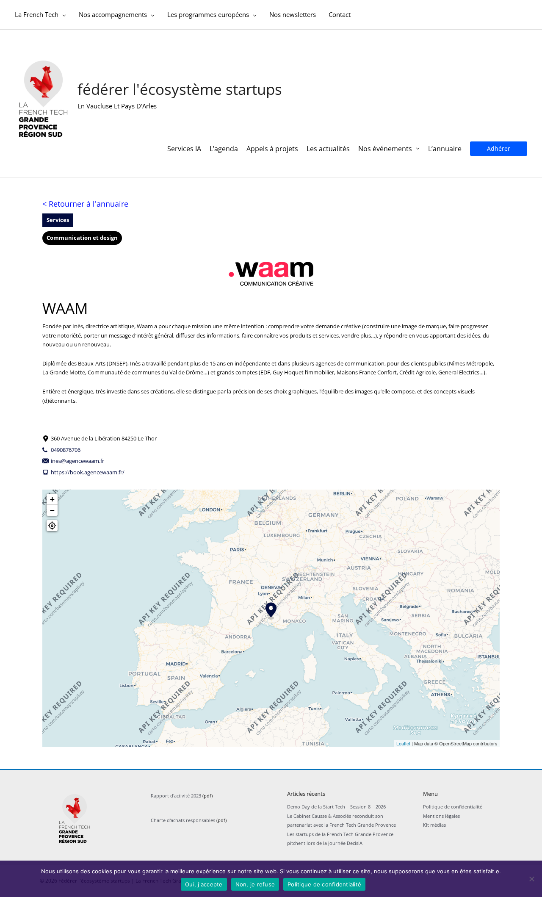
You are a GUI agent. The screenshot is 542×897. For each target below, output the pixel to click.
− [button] (52, 510)
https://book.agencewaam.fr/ (87, 472)
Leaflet (403, 743)
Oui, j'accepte (204, 884)
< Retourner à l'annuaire (85, 204)
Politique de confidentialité (452, 806)
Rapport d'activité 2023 (176, 795)
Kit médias (434, 825)
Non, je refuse (255, 884)
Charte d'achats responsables (183, 820)
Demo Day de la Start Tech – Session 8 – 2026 (336, 806)
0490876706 (65, 450)
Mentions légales (441, 816)
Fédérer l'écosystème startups (179, 89)
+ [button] (52, 499)
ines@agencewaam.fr (77, 461)
